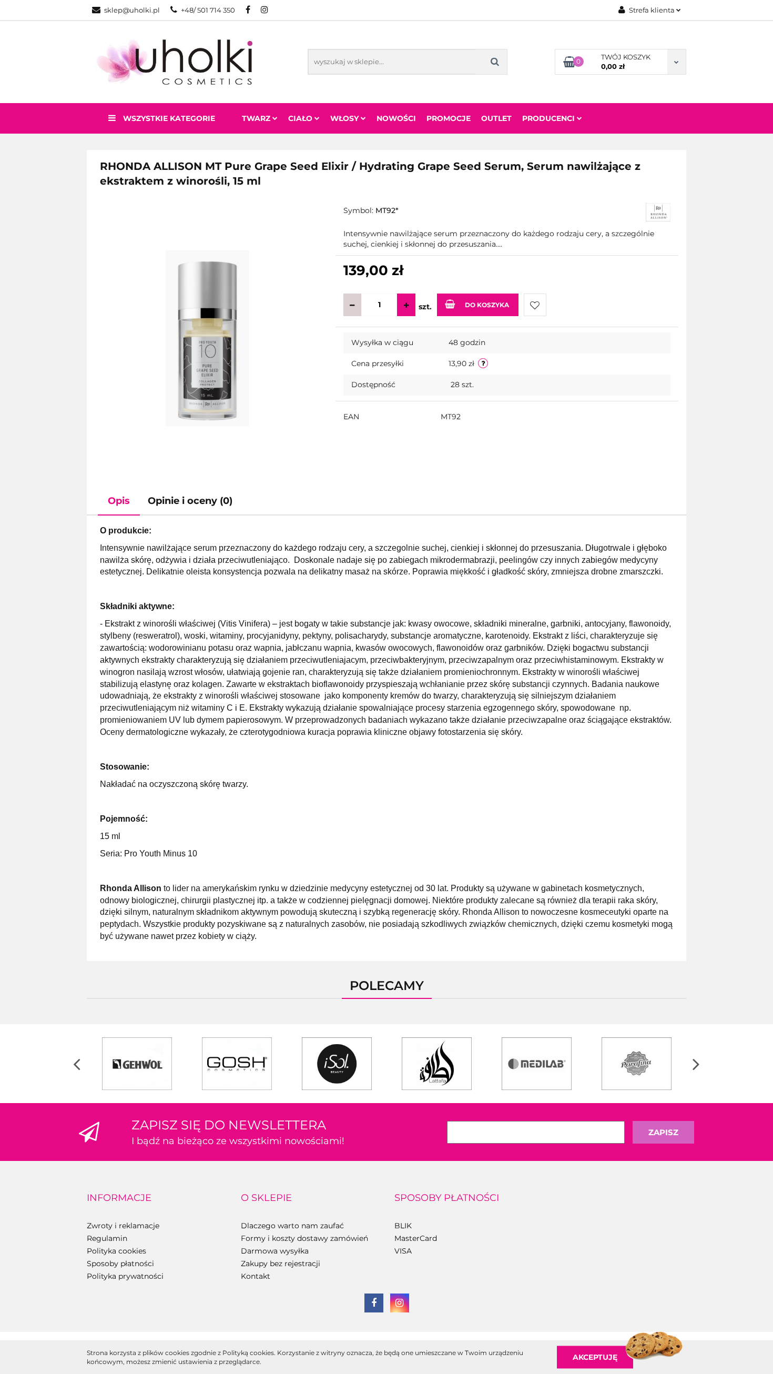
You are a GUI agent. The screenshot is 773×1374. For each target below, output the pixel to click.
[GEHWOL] (137, 1063)
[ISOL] (337, 1063)
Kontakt (255, 1276)
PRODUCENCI (549, 118)
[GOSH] (237, 1063)
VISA (403, 1251)
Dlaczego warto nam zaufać (292, 1225)
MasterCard (415, 1238)
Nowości (396, 118)
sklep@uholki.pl (132, 10)
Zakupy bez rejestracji (280, 1263)
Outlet (496, 118)
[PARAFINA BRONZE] (636, 1063)
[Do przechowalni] (535, 305)
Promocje (448, 118)
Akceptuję (595, 1356)
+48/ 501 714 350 (208, 10)
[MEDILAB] (536, 1063)
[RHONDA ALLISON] (658, 211)
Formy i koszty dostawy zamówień (304, 1238)
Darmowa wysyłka (275, 1251)
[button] (119, 1198)
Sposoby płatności (120, 1263)
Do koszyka (487, 305)
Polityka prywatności (125, 1276)
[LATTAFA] (436, 1063)
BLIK (403, 1225)
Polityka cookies (116, 1251)
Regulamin (107, 1238)
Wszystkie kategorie (168, 118)
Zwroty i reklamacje (123, 1225)
